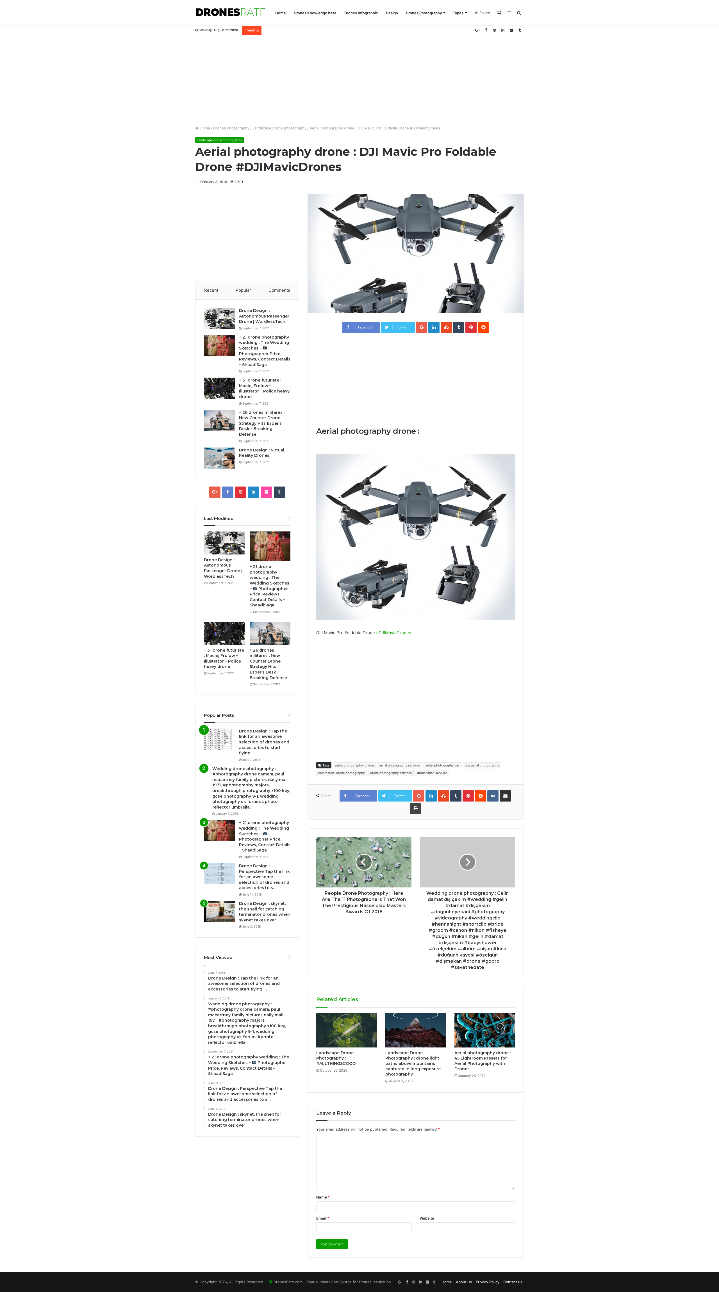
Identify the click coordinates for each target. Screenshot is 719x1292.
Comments (279, 290)
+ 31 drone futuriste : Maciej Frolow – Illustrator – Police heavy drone (264, 388)
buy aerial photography (482, 765)
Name (323, 1197)
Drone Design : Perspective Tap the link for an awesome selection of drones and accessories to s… (264, 876)
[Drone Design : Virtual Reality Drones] (219, 458)
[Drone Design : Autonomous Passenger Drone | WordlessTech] (219, 318)
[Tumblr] (519, 30)
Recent (211, 290)
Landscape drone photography (279, 128)
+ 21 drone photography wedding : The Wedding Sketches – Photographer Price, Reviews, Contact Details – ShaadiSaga (264, 836)
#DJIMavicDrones (393, 632)
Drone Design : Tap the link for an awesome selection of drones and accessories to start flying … (264, 742)
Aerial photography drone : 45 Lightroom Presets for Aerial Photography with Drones (482, 1060)
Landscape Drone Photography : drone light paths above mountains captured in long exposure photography (413, 1063)
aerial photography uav (442, 765)
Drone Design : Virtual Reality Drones (261, 453)
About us (464, 1282)
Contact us (512, 1282)
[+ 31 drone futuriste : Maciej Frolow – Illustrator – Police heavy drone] (219, 388)
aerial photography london (354, 765)
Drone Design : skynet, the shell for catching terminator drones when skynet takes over (264, 912)
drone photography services (391, 773)
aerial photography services (399, 765)
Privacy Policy (487, 1282)
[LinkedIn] (503, 30)
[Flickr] (511, 30)
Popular (243, 290)
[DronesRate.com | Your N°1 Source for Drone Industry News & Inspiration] (231, 13)
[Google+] (477, 30)
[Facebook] (486, 30)
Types (458, 13)
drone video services (432, 773)
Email (322, 1218)
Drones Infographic (361, 13)
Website (427, 1218)
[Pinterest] (494, 30)
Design (392, 13)
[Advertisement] (359, 80)
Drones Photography (424, 13)
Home (280, 13)
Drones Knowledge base (315, 13)
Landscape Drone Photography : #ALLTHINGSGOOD (336, 1058)
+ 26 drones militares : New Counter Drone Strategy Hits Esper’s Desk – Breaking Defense (262, 423)
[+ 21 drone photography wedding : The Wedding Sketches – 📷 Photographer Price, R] (219, 345)
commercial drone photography (341, 773)
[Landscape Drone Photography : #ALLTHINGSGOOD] (346, 1030)
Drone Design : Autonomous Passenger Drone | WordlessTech (264, 316)
